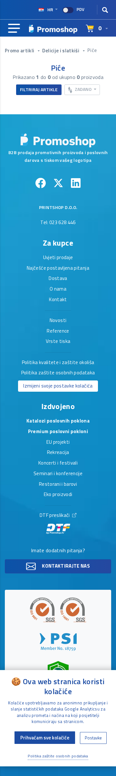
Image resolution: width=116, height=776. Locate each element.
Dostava (58, 278)
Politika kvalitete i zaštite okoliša (58, 363)
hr (50, 9)
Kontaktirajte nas (65, 566)
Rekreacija (58, 452)
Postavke (93, 738)
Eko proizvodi (58, 495)
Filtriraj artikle (39, 89)
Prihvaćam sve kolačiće (44, 737)
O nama (58, 289)
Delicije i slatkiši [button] (61, 50)
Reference (58, 331)
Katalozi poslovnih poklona (58, 421)
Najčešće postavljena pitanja (58, 268)
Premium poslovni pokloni (58, 432)
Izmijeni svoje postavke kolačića (57, 385)
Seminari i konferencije (58, 474)
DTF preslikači (55, 515)
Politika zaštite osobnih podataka (58, 373)
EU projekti (58, 442)
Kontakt (58, 300)
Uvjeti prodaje (58, 258)
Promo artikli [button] (20, 50)
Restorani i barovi (58, 484)
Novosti (58, 321)
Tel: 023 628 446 (58, 223)
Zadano (83, 89)
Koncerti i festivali (58, 463)
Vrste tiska (58, 341)
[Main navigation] (14, 29)
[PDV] (68, 10)
